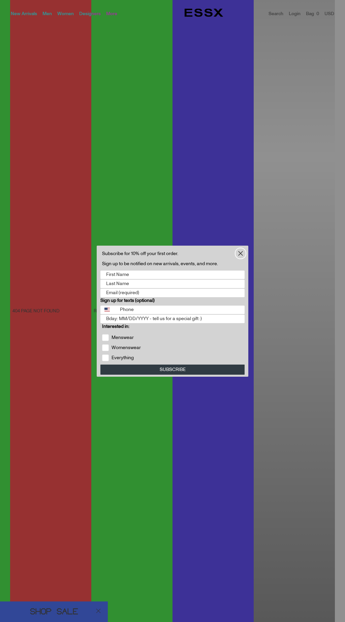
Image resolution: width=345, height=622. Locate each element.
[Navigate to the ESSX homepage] (203, 12)
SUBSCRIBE (173, 369)
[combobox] (109, 310)
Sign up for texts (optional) (127, 300)
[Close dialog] (241, 253)
